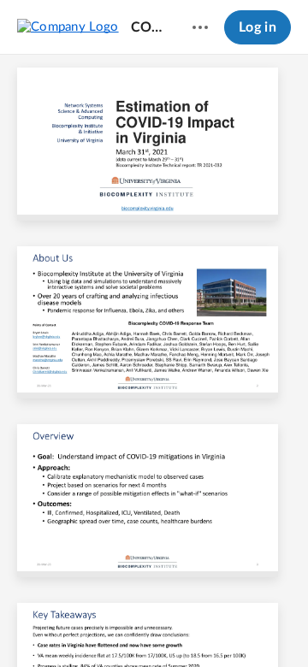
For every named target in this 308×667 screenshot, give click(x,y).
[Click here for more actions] (200, 27)
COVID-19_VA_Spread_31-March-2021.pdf (148, 27)
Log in (257, 27)
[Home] (68, 26)
